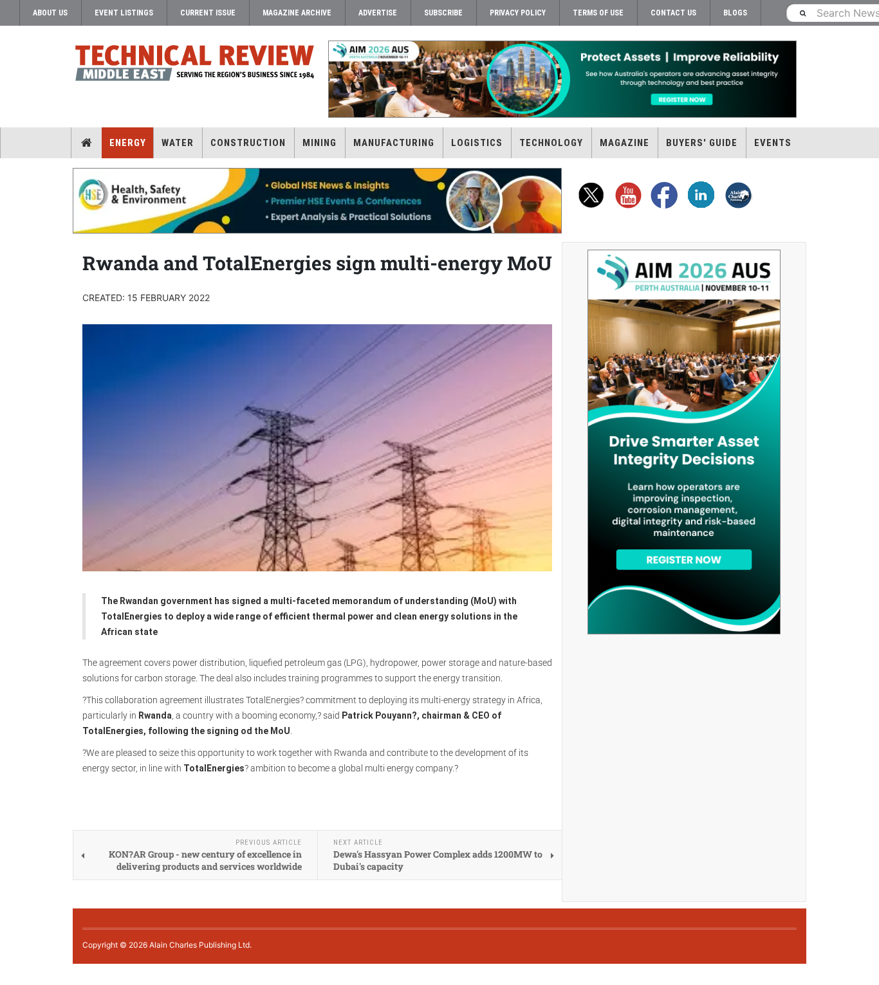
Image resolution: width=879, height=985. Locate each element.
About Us (50, 12)
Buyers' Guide (701, 143)
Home (86, 142)
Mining (319, 143)
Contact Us (673, 12)
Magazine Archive (297, 12)
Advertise (377, 12)
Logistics (477, 143)
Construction (248, 143)
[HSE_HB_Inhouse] (317, 201)
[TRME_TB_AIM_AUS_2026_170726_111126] (562, 79)
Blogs (735, 12)
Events (772, 143)
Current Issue (208, 12)
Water (178, 143)
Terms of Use (598, 12)
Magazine (624, 143)
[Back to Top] (9, 974)
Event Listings (124, 12)
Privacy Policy (518, 12)
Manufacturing (393, 143)
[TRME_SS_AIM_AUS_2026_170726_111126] (684, 442)
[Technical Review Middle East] (195, 65)
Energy (127, 143)
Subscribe (443, 12)
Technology (551, 143)
